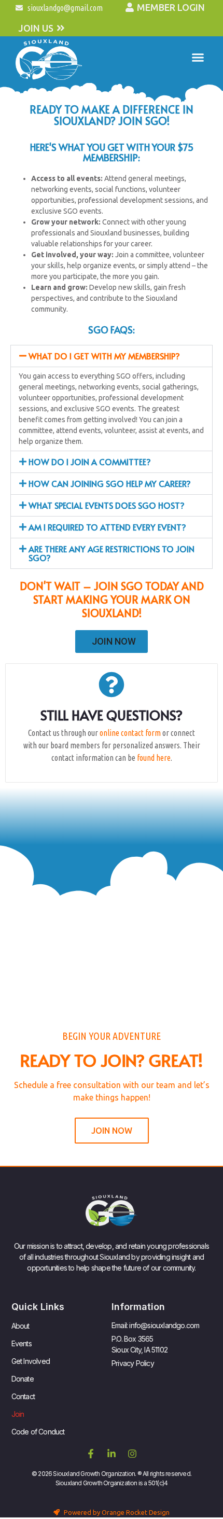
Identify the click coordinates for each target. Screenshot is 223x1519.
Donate (22, 1378)
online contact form (130, 732)
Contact (23, 1396)
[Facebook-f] (90, 1453)
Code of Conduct (38, 1431)
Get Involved (30, 1361)
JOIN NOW (114, 641)
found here (154, 757)
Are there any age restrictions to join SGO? (111, 553)
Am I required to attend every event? (107, 527)
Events (21, 1343)
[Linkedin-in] (111, 1453)
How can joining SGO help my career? (110, 483)
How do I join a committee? (90, 461)
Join (17, 1414)
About (20, 1325)
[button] (198, 57)
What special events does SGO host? (107, 505)
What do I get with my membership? (104, 355)
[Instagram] (132, 1453)
